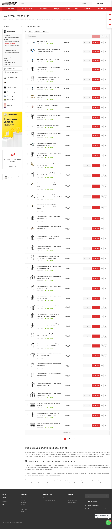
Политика (45, 497)
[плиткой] (104, 26)
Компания (24, 494)
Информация (47, 494)
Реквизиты (23, 502)
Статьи (4, 172)
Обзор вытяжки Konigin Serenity (14, 176)
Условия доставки (72, 500)
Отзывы (23, 504)
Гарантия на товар (72, 502)
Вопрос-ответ (24, 509)
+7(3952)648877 (99, 3)
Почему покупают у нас (49, 500)
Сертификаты (24, 507)
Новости (23, 497)
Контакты (23, 511)
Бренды (5, 501)
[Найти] (90, 3)
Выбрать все (32, 36)
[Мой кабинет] (109, 4)
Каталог (5, 494)
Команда (23, 500)
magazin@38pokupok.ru (93, 505)
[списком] (106, 26)
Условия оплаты (72, 497)
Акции (4, 497)
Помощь (70, 494)
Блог (4, 504)
